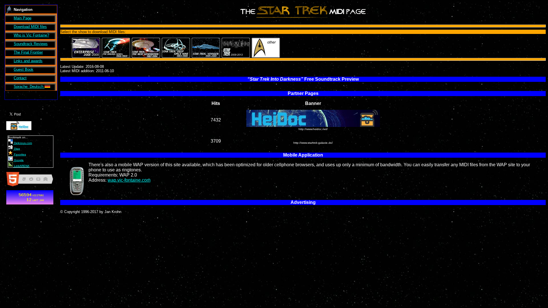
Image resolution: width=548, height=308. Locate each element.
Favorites (19, 154)
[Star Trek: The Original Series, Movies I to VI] (116, 48)
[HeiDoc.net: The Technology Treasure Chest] (19, 129)
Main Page (22, 18)
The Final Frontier (28, 52)
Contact (20, 78)
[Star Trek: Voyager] (206, 48)
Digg (16, 148)
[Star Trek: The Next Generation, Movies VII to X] (146, 48)
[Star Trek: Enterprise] (86, 48)
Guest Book (23, 69)
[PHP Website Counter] (30, 204)
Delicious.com (22, 143)
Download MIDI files (30, 27)
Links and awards (28, 61)
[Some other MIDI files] (265, 48)
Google (18, 160)
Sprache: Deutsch (29, 86)
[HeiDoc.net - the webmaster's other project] (313, 125)
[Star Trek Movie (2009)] (235, 48)
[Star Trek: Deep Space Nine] (176, 48)
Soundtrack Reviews (31, 44)
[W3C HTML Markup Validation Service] (32, 186)
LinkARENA (21, 165)
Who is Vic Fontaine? (31, 35)
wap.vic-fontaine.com (129, 180)
